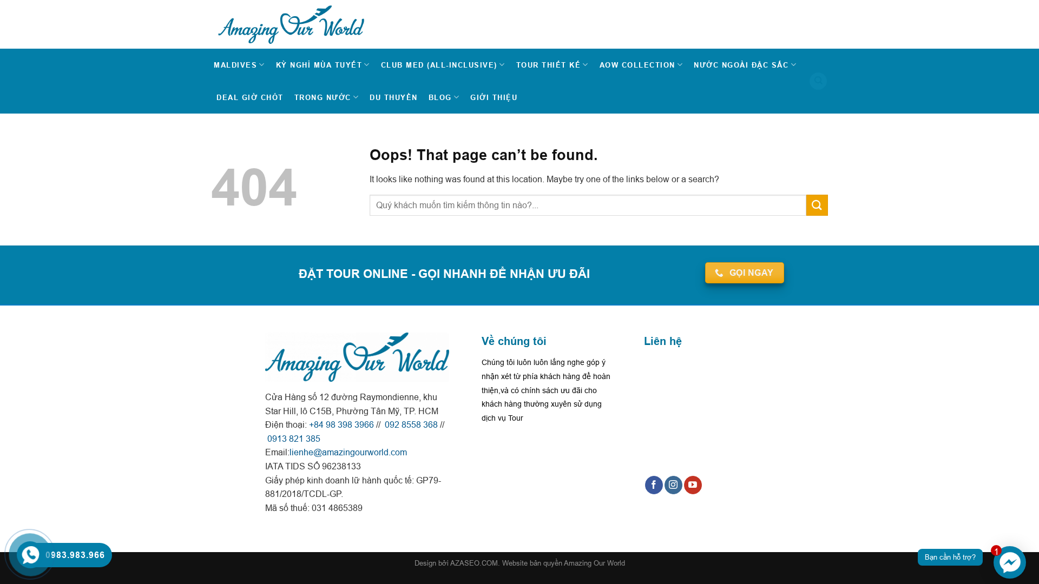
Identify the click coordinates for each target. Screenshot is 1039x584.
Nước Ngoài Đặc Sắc (741, 65)
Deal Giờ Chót (250, 97)
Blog (440, 97)
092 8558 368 (410, 424)
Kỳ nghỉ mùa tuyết (319, 65)
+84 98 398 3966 (341, 424)
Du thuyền (394, 97)
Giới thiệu (493, 97)
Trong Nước (322, 97)
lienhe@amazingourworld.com (348, 452)
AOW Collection (637, 65)
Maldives (235, 65)
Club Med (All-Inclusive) (439, 65)
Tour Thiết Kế (548, 65)
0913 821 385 (292, 438)
